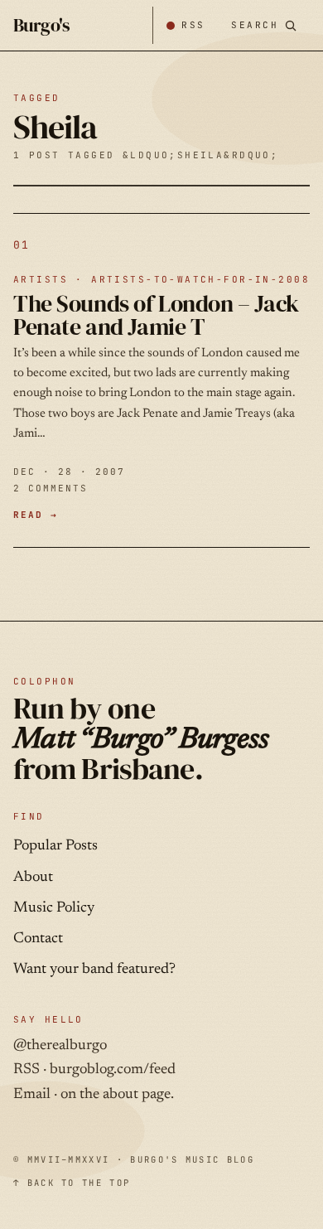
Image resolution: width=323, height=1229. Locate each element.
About (33, 877)
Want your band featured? (94, 969)
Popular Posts (55, 846)
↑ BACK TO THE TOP (71, 1182)
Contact (38, 938)
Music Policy (53, 908)
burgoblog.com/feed (113, 1069)
